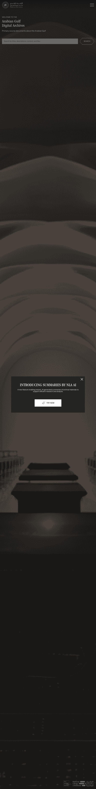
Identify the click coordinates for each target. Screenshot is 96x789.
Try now (50, 403)
